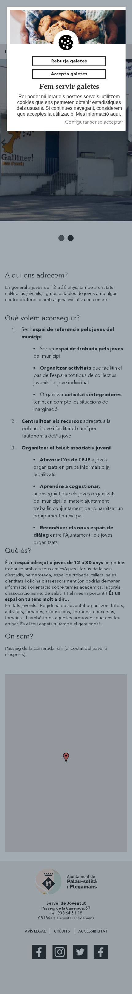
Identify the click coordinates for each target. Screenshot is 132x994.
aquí (115, 114)
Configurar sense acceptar (94, 122)
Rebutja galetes (69, 61)
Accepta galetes (69, 73)
